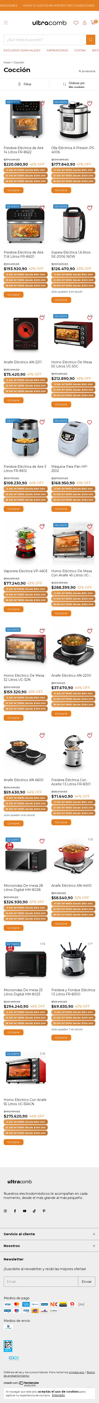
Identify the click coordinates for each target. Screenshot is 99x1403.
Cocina (80, 50)
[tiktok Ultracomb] (34, 1211)
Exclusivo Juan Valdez (22, 50)
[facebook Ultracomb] (15, 1211)
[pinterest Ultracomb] (44, 1211)
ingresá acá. (76, 1372)
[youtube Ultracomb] (24, 1211)
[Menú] (6, 23)
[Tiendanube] (21, 1385)
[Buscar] (90, 40)
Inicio (7, 62)
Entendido (58, 1395)
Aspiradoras (57, 50)
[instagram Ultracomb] (5, 1211)
